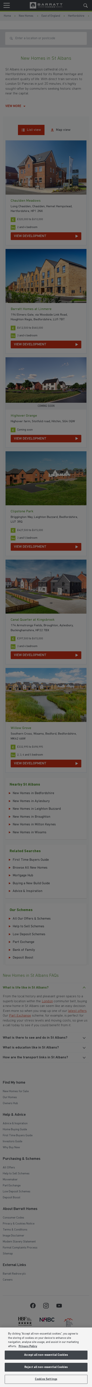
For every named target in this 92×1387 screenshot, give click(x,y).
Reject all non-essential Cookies (46, 1367)
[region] (46, 1357)
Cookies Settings (46, 1379)
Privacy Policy (28, 1346)
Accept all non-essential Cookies (46, 1355)
